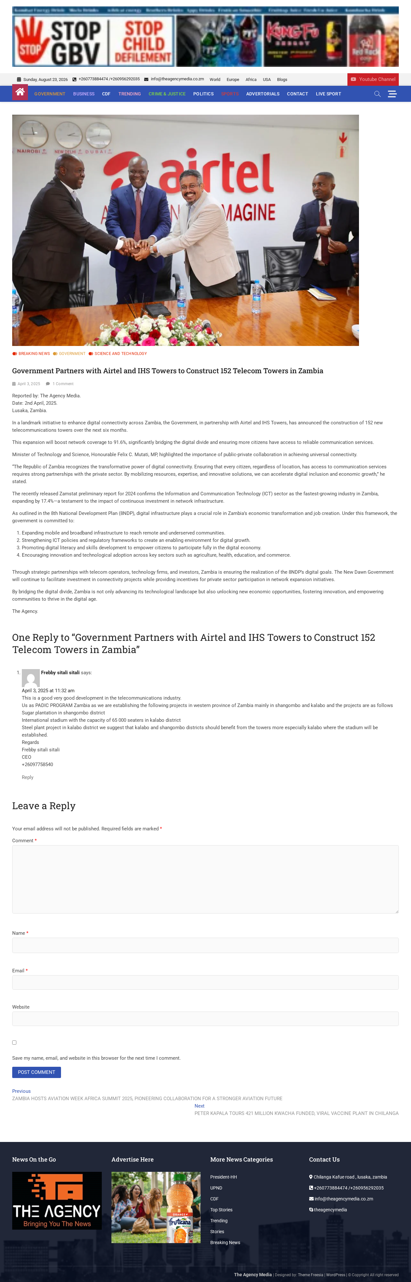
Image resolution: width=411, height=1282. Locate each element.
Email (20, 971)
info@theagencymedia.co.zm (177, 78)
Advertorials (262, 93)
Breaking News (34, 353)
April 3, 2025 (29, 384)
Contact (297, 93)
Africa (251, 79)
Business (83, 93)
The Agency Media (253, 1274)
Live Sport (328, 93)
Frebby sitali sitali (60, 673)
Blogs (282, 79)
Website (21, 1007)
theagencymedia (330, 1209)
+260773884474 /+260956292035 (109, 78)
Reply (27, 777)
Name (20, 933)
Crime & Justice (167, 93)
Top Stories (221, 1209)
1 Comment (63, 384)
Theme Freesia (310, 1275)
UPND (216, 1187)
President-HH (223, 1177)
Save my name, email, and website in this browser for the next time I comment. (96, 1058)
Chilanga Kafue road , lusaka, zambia (350, 1177)
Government (50, 93)
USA (267, 79)
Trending (129, 93)
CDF (106, 93)
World (215, 79)
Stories (217, 1231)
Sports (230, 93)
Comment (24, 841)
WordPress (335, 1275)
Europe (233, 79)
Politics (203, 93)
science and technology (120, 353)
